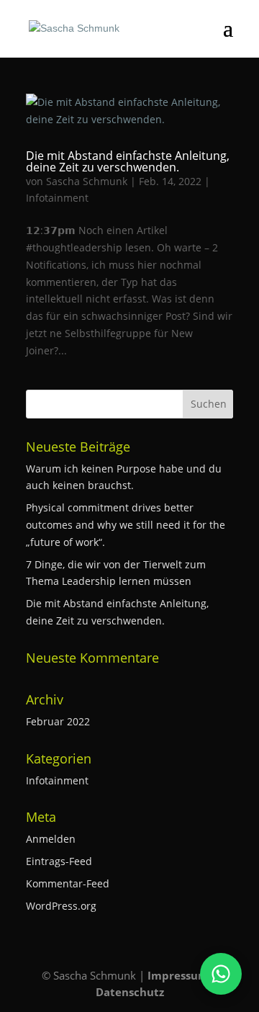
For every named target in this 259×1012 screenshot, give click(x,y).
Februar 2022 (58, 721)
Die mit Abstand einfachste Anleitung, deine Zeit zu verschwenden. (128, 161)
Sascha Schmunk (86, 181)
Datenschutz (130, 992)
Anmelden (51, 839)
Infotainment (57, 198)
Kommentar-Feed (67, 883)
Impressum (178, 975)
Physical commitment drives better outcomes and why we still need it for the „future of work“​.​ (125, 525)
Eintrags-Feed (59, 861)
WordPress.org (61, 906)
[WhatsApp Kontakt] (221, 974)
